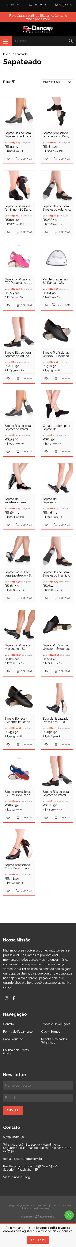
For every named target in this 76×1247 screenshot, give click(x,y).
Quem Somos (50, 1031)
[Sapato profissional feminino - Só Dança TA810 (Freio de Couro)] (46, 159)
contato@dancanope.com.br (22, 1158)
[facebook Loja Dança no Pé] (14, 998)
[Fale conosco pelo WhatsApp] (69, 1215)
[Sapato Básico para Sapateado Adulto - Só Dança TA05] (8, 159)
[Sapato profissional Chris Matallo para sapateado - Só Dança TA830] (8, 890)
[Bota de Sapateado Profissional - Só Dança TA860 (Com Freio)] (46, 744)
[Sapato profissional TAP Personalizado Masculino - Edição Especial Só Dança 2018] (8, 817)
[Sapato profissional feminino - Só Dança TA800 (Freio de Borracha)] (8, 232)
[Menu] (6, 41)
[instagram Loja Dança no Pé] (6, 998)
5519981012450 (13, 1137)
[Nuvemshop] (38, 1217)
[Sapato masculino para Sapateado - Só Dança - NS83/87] (8, 598)
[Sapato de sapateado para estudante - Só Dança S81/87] (8, 524)
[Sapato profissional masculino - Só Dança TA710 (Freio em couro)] (8, 671)
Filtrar (7, 81)
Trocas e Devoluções (55, 1024)
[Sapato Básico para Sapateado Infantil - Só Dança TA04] (8, 451)
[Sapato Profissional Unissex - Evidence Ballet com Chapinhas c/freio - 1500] (46, 671)
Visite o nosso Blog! (17, 1177)
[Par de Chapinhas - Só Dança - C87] (46, 305)
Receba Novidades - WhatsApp (55, 1040)
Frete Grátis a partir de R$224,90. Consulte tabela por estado (38, 17)
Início (6, 54)
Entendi (38, 1239)
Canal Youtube (13, 1039)
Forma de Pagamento (18, 1031)
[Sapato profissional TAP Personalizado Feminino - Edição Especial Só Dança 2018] (8, 305)
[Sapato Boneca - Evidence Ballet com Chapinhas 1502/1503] (8, 744)
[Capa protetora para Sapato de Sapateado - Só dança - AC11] (46, 451)
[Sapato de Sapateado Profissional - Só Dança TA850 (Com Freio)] (46, 524)
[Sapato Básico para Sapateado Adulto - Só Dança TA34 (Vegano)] (8, 378)
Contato (8, 1024)
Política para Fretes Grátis (16, 1051)
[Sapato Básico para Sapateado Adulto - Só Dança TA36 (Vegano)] (46, 232)
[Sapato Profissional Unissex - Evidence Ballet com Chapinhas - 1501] (46, 378)
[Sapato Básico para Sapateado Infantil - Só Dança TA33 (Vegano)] (46, 817)
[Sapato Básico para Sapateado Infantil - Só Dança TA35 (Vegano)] (46, 598)
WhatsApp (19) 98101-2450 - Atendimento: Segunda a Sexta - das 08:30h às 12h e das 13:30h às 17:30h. (37, 1148)
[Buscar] (70, 41)
